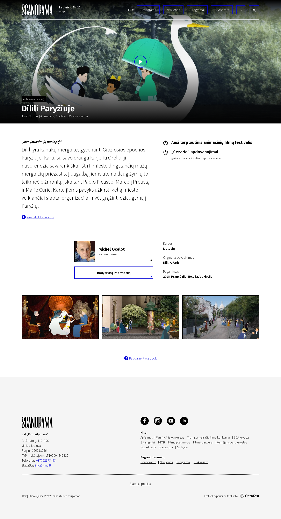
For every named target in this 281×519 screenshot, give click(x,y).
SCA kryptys (241, 437)
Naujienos (173, 10)
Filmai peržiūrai (203, 442)
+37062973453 (46, 460)
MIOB (161, 442)
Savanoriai (166, 447)
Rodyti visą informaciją (113, 273)
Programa (197, 10)
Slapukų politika (140, 484)
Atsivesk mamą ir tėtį (33, 99)
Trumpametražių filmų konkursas (208, 437)
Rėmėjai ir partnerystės (231, 442)
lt (130, 10)
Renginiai (149, 442)
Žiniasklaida (148, 447)
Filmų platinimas (179, 442)
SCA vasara (222, 10)
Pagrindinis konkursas (170, 437)
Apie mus (146, 437)
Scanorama (148, 10)
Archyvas (182, 447)
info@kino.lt (43, 465)
